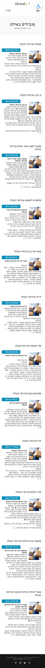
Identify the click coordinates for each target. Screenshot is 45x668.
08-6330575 (11, 257)
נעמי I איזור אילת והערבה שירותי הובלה (23, 593)
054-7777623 (11, 447)
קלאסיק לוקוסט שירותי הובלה (25, 200)
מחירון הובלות (17, 659)
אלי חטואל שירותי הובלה (28, 346)
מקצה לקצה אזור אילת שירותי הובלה (25, 147)
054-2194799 (11, 601)
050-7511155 (11, 498)
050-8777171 (11, 547)
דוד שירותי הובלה (31, 441)
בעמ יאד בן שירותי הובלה (27, 251)
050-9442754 (11, 50)
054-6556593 (11, 303)
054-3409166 (11, 101)
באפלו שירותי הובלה (30, 44)
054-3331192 (11, 155)
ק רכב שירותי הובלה (30, 95)
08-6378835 (11, 399)
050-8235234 (11, 352)
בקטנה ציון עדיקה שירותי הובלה (24, 541)
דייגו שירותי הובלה (31, 297)
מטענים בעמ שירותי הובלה (27, 393)
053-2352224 (11, 206)
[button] (38, 6)
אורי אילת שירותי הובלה (28, 492)
